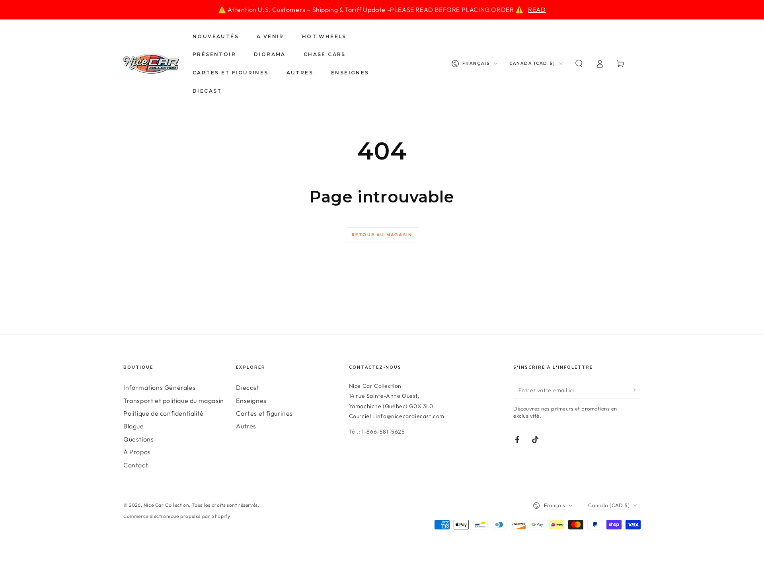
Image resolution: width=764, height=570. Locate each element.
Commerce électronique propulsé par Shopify (176, 516)
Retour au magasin (382, 234)
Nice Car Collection (166, 505)
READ (537, 10)
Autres (246, 426)
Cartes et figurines (264, 413)
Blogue (133, 426)
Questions (138, 439)
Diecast (247, 387)
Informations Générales (159, 387)
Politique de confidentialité (163, 413)
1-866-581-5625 (383, 431)
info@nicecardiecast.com (410, 416)
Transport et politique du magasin (173, 401)
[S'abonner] (636, 390)
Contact (135, 465)
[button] (579, 63)
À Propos (137, 452)
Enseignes (251, 401)
